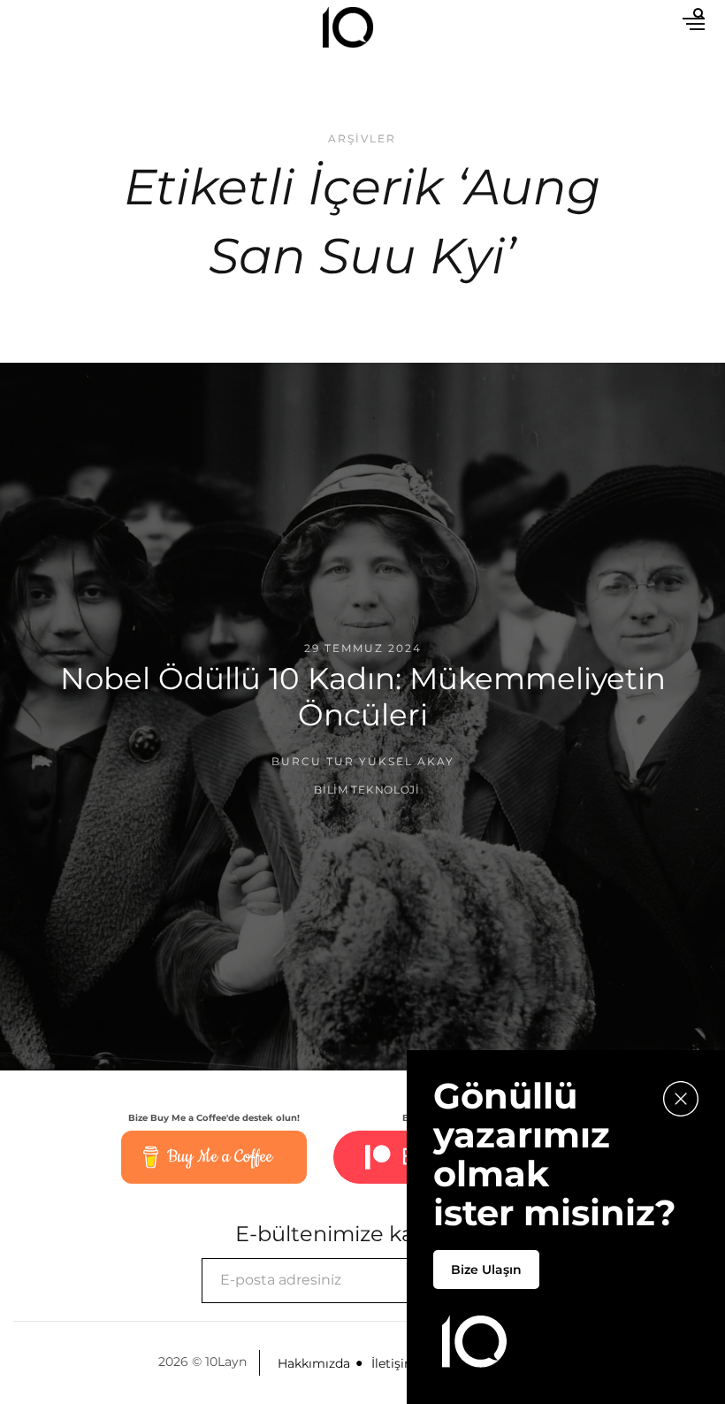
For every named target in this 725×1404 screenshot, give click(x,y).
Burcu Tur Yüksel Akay (362, 761)
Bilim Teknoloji (367, 788)
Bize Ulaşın (486, 1269)
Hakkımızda (314, 1363)
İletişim (394, 1363)
